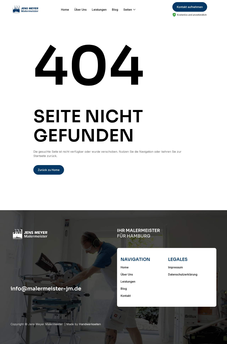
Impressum (175, 267)
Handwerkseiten (90, 324)
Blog (115, 9)
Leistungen (99, 9)
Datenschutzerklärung (182, 274)
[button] (129, 9)
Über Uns (80, 9)
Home (65, 9)
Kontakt (126, 295)
